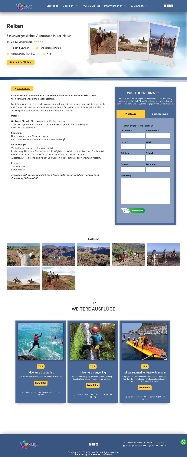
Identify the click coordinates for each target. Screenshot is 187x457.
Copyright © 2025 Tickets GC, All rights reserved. (93, 453)
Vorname (126, 131)
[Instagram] (171, 6)
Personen (151, 164)
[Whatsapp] (168, 6)
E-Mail (150, 153)
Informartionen (113, 6)
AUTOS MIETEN (91, 6)
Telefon (125, 153)
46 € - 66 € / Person (20, 62)
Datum (125, 164)
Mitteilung (126, 175)
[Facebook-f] (165, 6)
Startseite (52, 6)
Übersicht (68, 6)
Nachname (152, 131)
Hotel (124, 142)
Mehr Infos (40, 383)
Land (149, 142)
